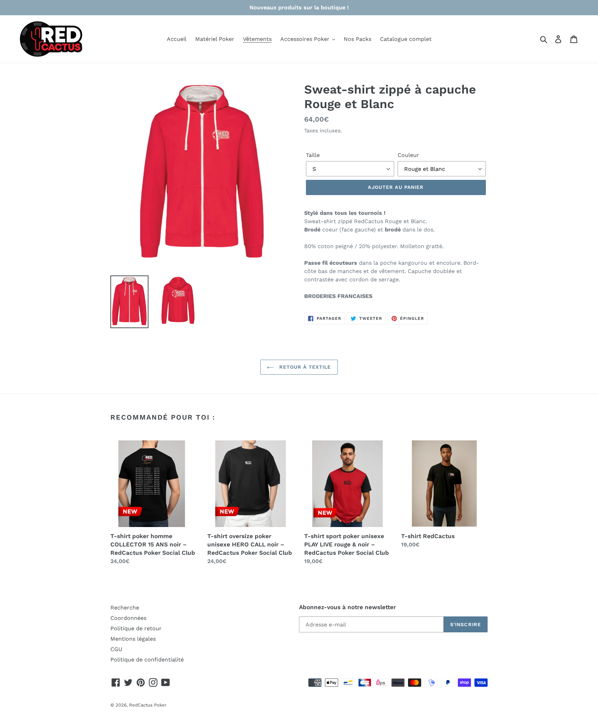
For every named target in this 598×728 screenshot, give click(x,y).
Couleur (408, 155)
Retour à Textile (304, 367)
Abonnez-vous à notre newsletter (347, 607)
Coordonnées (128, 618)
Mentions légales (133, 638)
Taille (313, 155)
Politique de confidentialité (147, 659)
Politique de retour (136, 628)
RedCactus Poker (147, 705)
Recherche (124, 607)
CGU (116, 649)
